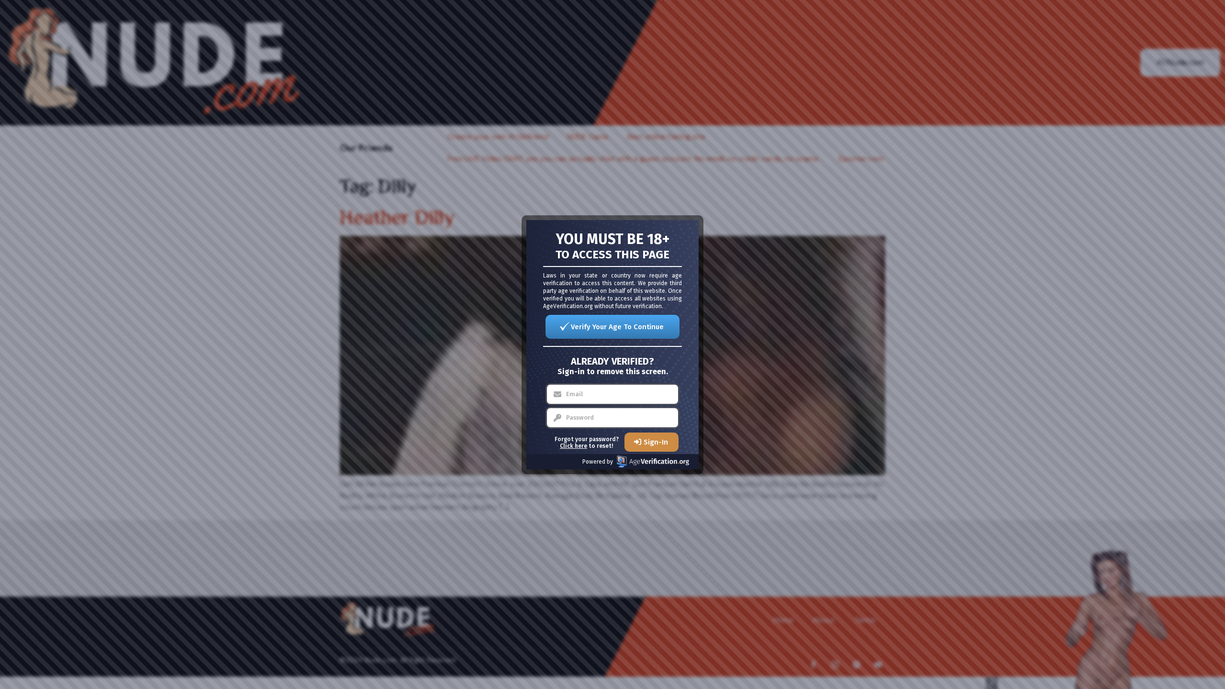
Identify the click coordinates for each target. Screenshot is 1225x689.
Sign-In (656, 442)
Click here (573, 446)
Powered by (597, 461)
